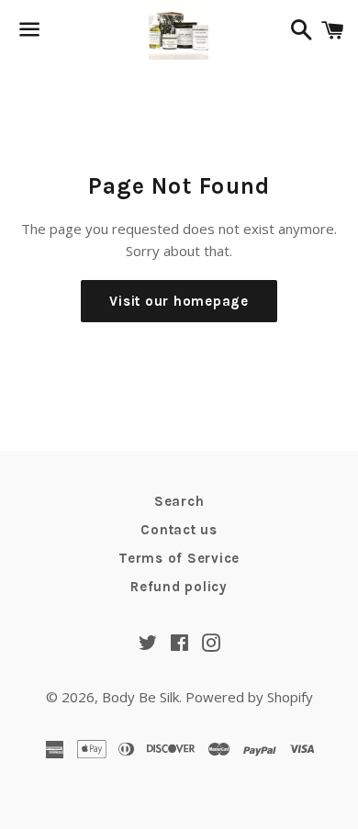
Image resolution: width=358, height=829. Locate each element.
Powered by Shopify (249, 697)
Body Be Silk (140, 697)
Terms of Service (179, 558)
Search (179, 501)
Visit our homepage (179, 301)
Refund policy (179, 586)
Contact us (179, 529)
